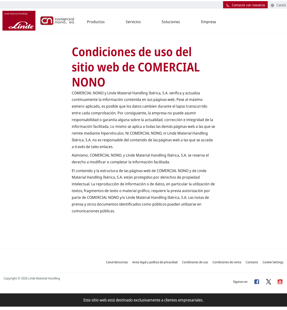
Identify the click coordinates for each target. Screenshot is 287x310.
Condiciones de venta (227, 262)
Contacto (252, 262)
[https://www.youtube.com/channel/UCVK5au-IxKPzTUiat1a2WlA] (279, 281)
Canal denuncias (117, 262)
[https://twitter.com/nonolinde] (268, 281)
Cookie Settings (273, 262)
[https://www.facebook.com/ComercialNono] (256, 281)
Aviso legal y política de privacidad (155, 262)
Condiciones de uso (195, 262)
